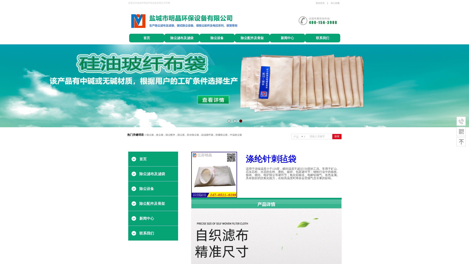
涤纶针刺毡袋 (271, 159)
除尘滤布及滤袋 (181, 38)
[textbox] (320, 136)
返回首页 (320, 3)
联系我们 (322, 38)
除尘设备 (217, 38)
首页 (146, 38)
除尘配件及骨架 (252, 38)
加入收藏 (335, 3)
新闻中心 (287, 38)
